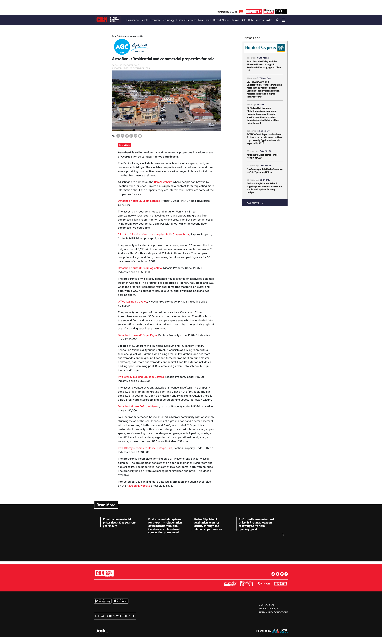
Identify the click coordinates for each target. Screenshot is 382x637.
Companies (263, 58)
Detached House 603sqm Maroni (138, 406)
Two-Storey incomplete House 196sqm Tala (145, 448)
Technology (264, 78)
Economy (264, 131)
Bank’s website (163, 182)
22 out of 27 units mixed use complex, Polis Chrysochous (153, 234)
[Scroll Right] (283, 535)
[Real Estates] (130, 47)
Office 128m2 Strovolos (132, 301)
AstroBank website (138, 485)
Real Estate (124, 144)
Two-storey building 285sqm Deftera (141, 376)
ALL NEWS (253, 202)
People (260, 104)
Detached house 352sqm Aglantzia (140, 268)
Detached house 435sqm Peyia (137, 335)
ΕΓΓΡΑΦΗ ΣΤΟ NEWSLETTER (112, 616)
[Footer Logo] (104, 573)
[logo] (108, 20)
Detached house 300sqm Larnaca (139, 200)
